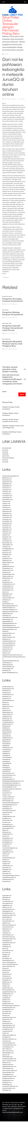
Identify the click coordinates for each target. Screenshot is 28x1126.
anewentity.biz (6, 997)
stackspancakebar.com (8, 1043)
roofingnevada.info (7, 647)
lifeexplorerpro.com (7, 578)
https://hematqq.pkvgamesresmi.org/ (12, 1112)
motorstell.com (6, 933)
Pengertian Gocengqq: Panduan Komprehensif (12, 299)
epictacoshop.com (7, 1023)
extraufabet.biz (6, 743)
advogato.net (6, 954)
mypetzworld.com (7, 812)
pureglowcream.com (8, 1003)
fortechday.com (6, 670)
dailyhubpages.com (7, 619)
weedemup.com (6, 635)
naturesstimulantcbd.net (9, 877)
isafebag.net (5, 956)
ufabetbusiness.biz (7, 738)
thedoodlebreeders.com (8, 826)
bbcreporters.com (7, 777)
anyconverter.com (7, 978)
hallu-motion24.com (8, 1051)
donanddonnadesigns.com (9, 609)
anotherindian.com (7, 865)
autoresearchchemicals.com (10, 1086)
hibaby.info (5, 631)
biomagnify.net (6, 881)
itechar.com (5, 702)
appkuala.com (6, 999)
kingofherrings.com (7, 993)
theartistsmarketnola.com (9, 1039)
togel (10, 323)
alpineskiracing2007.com (9, 1058)
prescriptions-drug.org (8, 936)
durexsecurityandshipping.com (10, 802)
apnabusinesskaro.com (8, 1088)
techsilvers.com (6, 832)
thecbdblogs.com (7, 1084)
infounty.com (5, 814)
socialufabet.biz (6, 749)
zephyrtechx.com (7, 529)
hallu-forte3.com (7, 1049)
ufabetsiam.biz (6, 734)
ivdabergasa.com (7, 806)
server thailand (22, 1106)
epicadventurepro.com (8, 574)
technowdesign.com (7, 800)
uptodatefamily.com (7, 852)
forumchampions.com (8, 909)
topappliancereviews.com (9, 1076)
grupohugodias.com (7, 828)
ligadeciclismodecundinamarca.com (12, 655)
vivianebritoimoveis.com (9, 942)
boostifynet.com (6, 525)
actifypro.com (6, 535)
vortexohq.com (6, 572)
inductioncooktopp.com (8, 643)
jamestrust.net (6, 970)
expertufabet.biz (6, 730)
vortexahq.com (6, 505)
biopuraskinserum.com (8, 1025)
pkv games (5, 54)
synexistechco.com (7, 499)
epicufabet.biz (6, 761)
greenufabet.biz (6, 740)
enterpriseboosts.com (8, 960)
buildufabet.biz (6, 771)
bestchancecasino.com (8, 637)
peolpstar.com (6, 923)
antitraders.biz (6, 791)
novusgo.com (6, 580)
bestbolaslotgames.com (9, 625)
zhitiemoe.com (6, 861)
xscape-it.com (6, 795)
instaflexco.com (6, 539)
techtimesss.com (7, 929)
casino (4, 296)
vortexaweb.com (6, 513)
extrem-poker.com (7, 820)
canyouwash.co (6, 692)
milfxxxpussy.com (7, 850)
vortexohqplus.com (7, 544)
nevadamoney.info (7, 1031)
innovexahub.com (7, 495)
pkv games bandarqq (8, 458)
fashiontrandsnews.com (9, 775)
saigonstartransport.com (9, 1017)
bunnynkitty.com (6, 1011)
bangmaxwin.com (7, 1019)
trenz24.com (5, 972)
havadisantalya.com (7, 694)
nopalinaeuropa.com (8, 879)
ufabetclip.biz (6, 728)
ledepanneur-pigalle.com (9, 1035)
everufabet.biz (6, 767)
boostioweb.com (7, 480)
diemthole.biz (6, 984)
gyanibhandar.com (7, 724)
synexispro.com (6, 651)
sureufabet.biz (6, 755)
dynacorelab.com (7, 497)
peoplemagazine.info (8, 688)
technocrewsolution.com (9, 938)
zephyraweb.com (7, 511)
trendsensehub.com (7, 588)
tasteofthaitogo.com (8, 1009)
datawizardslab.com (8, 562)
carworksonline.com (7, 927)
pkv (3, 1102)
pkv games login (6, 448)
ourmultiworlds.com (7, 901)
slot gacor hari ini (8, 1108)
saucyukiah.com (6, 895)
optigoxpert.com (6, 531)
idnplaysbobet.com (7, 621)
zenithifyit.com (6, 507)
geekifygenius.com (7, 594)
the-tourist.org (6, 952)
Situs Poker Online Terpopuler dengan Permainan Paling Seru (11, 25)
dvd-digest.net (6, 1037)
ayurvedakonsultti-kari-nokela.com (11, 789)
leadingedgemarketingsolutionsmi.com (13, 781)
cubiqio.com (5, 564)
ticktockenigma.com (8, 590)
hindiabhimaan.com (7, 1080)
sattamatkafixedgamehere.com (11, 627)
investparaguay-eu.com (8, 816)
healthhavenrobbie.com (8, 607)
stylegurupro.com (7, 560)
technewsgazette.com (8, 990)
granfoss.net (5, 1054)
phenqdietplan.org (7, 842)
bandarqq (22, 1102)
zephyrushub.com (7, 482)
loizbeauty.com (6, 976)
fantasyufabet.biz (7, 732)
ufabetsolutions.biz (7, 747)
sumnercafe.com (7, 844)
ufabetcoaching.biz (7, 664)
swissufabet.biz (6, 736)
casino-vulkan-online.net (9, 1060)
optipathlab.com (6, 484)
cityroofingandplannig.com (9, 804)
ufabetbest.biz (6, 753)
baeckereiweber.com (8, 686)
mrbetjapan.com (6, 995)
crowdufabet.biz (6, 769)
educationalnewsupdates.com (10, 476)
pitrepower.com (6, 1062)
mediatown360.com (7, 1064)
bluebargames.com (7, 911)
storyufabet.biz (6, 759)
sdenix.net (5, 948)
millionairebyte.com (7, 668)
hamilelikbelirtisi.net (7, 548)
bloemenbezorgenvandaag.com (11, 1005)
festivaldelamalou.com (8, 913)
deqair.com (5, 830)
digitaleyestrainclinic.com (9, 1066)
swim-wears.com (7, 919)
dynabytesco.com (7, 558)
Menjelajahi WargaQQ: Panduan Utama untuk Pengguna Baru (12, 343)
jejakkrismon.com (7, 982)
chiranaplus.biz (6, 1041)
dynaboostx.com (7, 537)
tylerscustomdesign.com (9, 925)
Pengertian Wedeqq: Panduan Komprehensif (12, 313)
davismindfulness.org (8, 666)
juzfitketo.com (6, 871)
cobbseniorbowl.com (8, 799)
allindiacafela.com (7, 1056)
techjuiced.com (6, 710)
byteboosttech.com (7, 712)
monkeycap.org (6, 946)
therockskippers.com (8, 1052)
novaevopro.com (6, 519)
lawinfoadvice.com (7, 840)
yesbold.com (5, 704)
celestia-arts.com (7, 907)
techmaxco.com (6, 552)
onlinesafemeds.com (8, 722)
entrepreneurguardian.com (9, 629)
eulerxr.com (5, 592)
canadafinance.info (7, 1029)
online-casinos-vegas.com (9, 1070)
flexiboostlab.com (7, 543)
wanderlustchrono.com (8, 584)
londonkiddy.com (7, 662)
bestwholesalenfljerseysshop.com (11, 785)
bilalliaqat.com (6, 639)
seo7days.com (6, 1001)
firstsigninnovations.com (9, 915)
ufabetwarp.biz (6, 726)
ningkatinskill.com (7, 834)
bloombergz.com (7, 958)
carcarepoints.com (7, 824)
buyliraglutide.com (7, 720)
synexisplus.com (7, 489)
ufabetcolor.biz (6, 741)
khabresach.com (7, 1082)
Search (4, 391)
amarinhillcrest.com (7, 950)
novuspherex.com (7, 517)
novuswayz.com (6, 533)
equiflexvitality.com (7, 613)
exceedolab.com (6, 554)
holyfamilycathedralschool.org (10, 660)
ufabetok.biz (5, 765)
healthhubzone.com (7, 706)
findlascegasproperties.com (10, 605)
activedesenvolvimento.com (10, 617)
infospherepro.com (7, 568)
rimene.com (5, 1033)
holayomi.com (6, 653)
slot (9, 339)
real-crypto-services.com (9, 810)
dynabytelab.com (7, 486)
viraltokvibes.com (7, 940)
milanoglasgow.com (8, 1047)
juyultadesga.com (7, 808)
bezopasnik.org (6, 1013)
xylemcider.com (6, 867)
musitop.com (6, 854)
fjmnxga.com (6, 1015)
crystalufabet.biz (6, 763)
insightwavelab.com (7, 576)
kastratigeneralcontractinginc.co (11, 783)
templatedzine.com (7, 838)
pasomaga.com (6, 873)
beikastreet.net (6, 897)
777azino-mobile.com (8, 797)
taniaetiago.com (6, 869)
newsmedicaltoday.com (8, 645)
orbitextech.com (6, 596)
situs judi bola (14, 1102)
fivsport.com (5, 836)
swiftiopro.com (6, 546)
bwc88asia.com (6, 818)
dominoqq (5, 452)
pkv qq (4, 1110)
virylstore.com (6, 931)
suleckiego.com (6, 1090)
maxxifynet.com (6, 493)
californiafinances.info (8, 1027)
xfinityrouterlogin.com (8, 1072)
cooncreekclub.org (7, 903)
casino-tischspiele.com (8, 966)
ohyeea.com (5, 859)
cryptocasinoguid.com (8, 779)
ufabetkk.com (6, 986)
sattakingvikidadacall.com (9, 623)
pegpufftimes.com (7, 905)
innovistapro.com (7, 541)
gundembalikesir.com (8, 700)
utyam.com (5, 856)
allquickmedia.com (7, 988)
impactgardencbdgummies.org (10, 875)
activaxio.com (6, 556)
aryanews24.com (7, 793)
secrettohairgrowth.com (8, 1007)
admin (14, 98)
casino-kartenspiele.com (9, 962)
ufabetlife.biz (5, 745)
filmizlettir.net (6, 899)
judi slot (7, 1102)
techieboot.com (6, 698)
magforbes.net (6, 944)
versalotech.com (6, 550)
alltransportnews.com (8, 773)
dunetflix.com (6, 846)
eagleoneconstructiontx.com (10, 611)
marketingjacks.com (8, 1074)
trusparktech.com (7, 521)
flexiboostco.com (7, 478)
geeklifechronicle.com (8, 566)
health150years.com (8, 935)
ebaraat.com (5, 708)
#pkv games (5, 277)
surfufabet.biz (6, 751)
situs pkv (4, 1106)
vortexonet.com (6, 491)
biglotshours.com (7, 718)
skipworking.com (7, 974)
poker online (5, 456)
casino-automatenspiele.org (10, 964)
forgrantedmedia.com (8, 921)
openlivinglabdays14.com (9, 787)
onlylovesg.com (6, 615)
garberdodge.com (7, 917)
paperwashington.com (8, 633)
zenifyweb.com (6, 600)
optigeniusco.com (7, 515)
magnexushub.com (7, 714)
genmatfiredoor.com (7, 603)
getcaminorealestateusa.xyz (10, 672)
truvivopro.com (6, 501)
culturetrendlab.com (7, 586)
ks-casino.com (6, 822)
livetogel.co (5, 602)
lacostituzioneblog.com (8, 858)
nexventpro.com (6, 527)
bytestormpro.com (7, 582)
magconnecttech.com (8, 598)
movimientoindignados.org (9, 848)
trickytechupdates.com (8, 1078)
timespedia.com (6, 980)
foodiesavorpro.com (7, 570)
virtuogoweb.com (7, 716)
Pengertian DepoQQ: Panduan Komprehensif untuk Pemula (12, 327)
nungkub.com (6, 863)
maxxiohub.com (6, 509)
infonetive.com (6, 1021)
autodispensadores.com (9, 641)
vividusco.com (6, 503)
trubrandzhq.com (7, 523)
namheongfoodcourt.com (9, 1045)
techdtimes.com (6, 696)
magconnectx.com (7, 649)
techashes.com (6, 690)
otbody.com (5, 968)
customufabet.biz (7, 757)
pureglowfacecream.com (9, 992)
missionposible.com (7, 1068)
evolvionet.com (6, 487)
